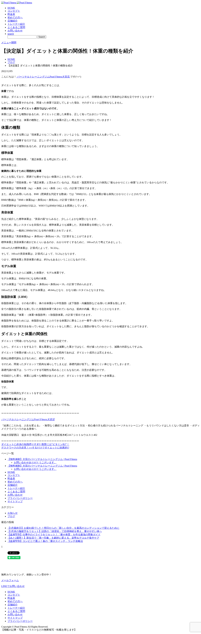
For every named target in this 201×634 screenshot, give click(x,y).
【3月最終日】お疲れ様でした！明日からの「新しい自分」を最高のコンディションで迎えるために (63, 528)
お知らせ (13, 513)
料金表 (11, 14)
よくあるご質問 (16, 27)
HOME (11, 8)
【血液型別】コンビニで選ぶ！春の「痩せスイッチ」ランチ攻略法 (45, 541)
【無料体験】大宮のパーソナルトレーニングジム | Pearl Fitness (42, 459)
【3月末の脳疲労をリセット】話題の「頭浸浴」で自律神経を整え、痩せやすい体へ (55, 531)
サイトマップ (15, 501)
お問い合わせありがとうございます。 (35, 462)
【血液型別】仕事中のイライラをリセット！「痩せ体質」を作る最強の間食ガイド (54, 534)
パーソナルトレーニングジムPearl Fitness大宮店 (43, 76)
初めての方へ (15, 17)
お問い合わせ (15, 30)
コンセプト (14, 11)
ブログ (11, 62)
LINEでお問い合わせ (13, 586)
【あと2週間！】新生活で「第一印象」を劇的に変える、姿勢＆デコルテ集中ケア (53, 537)
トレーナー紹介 (16, 24)
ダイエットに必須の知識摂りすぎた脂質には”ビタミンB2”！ (35, 444)
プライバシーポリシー (20, 498)
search (11, 33)
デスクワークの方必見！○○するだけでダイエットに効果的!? (35, 447)
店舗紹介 (13, 20)
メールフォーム (10, 580)
